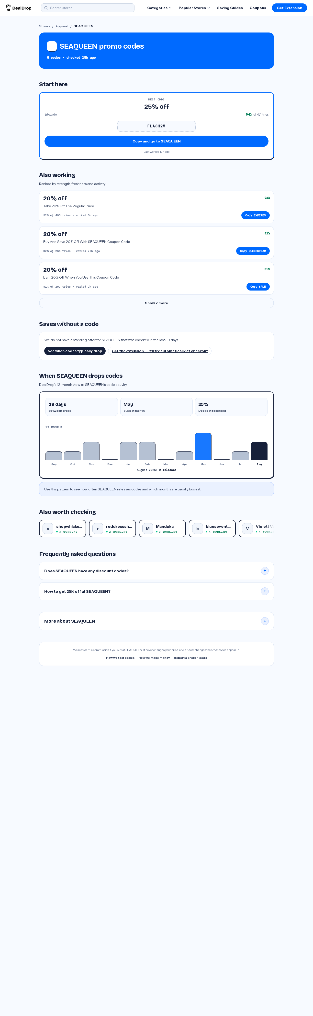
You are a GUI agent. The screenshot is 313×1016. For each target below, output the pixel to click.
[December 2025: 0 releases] (109, 459)
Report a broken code (190, 657)
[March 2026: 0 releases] (165, 459)
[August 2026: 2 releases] (259, 451)
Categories (157, 8)
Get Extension (289, 8)
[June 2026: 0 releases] (221, 459)
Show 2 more (156, 303)
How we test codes (120, 657)
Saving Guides (230, 8)
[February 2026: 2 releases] (147, 451)
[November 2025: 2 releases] (91, 451)
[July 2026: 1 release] (240, 455)
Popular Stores (192, 8)
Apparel (62, 26)
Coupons (258, 8)
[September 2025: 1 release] (53, 455)
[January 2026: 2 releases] (128, 451)
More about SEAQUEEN (155, 621)
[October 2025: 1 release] (72, 455)
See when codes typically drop (75, 351)
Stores (44, 26)
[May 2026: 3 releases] (203, 446)
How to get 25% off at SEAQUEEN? (155, 591)
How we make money (154, 657)
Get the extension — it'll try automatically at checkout (160, 351)
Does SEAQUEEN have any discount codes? (155, 571)
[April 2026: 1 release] (184, 455)
